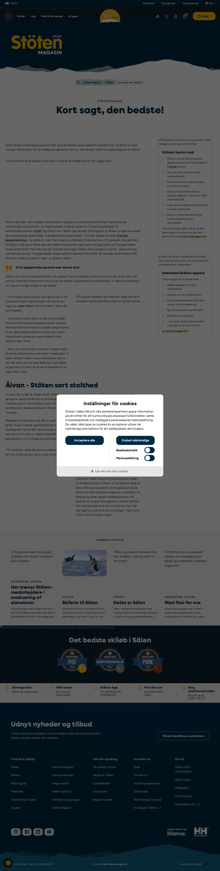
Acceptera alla (84, 440)
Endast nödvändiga (135, 440)
